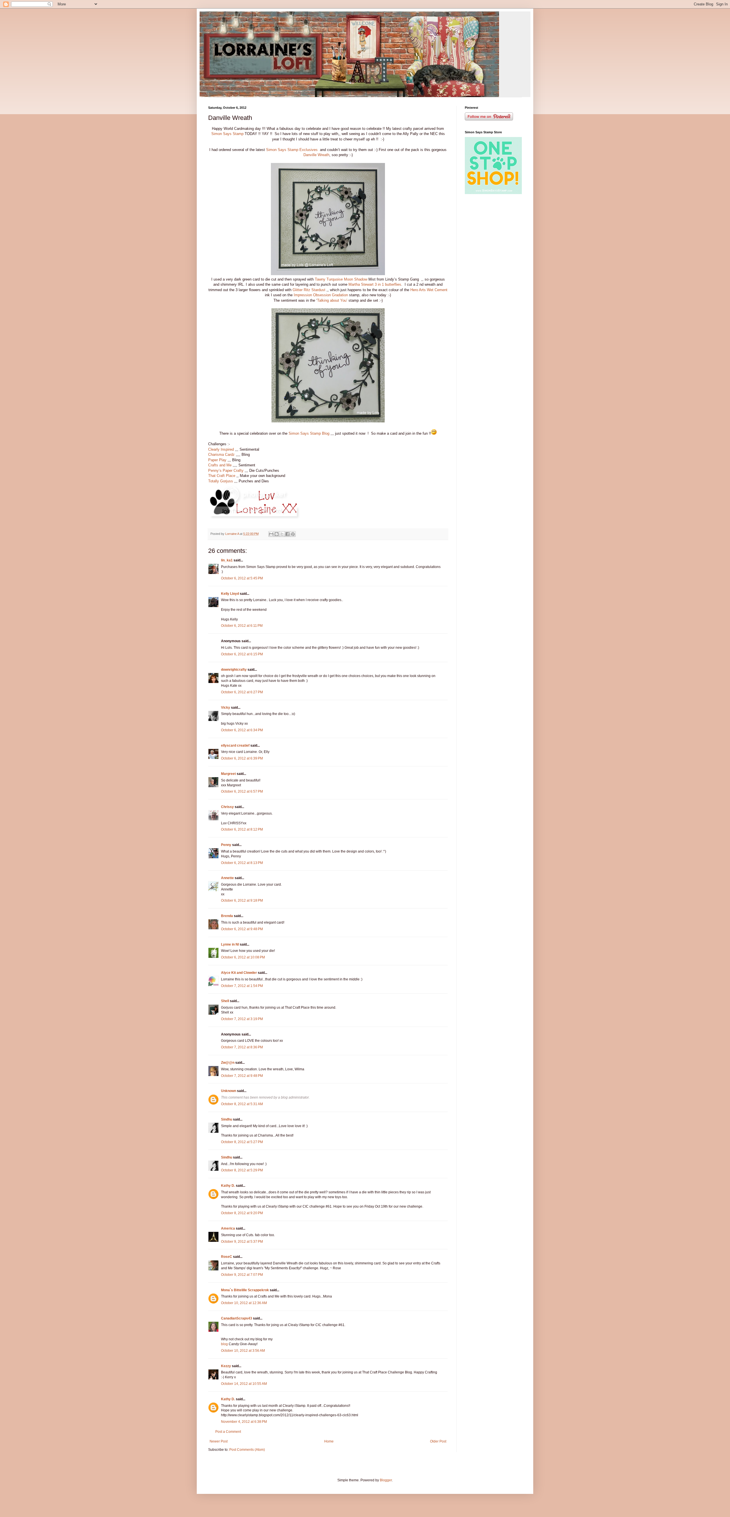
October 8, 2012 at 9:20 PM (242, 1213)
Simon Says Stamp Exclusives (292, 150)
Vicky (225, 708)
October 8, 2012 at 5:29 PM (242, 1170)
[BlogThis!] (276, 534)
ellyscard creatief (235, 746)
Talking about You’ (332, 300)
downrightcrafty (234, 670)
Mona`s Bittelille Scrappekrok (245, 1290)
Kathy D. (228, 1186)
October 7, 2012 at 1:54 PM (242, 986)
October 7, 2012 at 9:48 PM (242, 1076)
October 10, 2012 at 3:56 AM (243, 1351)
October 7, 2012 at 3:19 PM (242, 1019)
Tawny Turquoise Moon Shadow (341, 279)
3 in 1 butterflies (388, 284)
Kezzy (226, 1366)
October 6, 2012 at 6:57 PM (242, 791)
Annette (227, 878)
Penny (226, 845)
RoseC (226, 1257)
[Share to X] (282, 534)
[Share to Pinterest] (293, 534)
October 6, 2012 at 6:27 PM (242, 692)
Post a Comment (228, 1432)
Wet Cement (437, 290)
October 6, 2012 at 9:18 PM (242, 900)
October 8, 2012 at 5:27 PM (242, 1142)
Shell (225, 1001)
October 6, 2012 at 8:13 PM (242, 863)
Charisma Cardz (221, 454)
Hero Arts (418, 290)
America (228, 1228)
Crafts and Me (220, 465)
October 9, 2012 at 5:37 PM (242, 1242)
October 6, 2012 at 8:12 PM (242, 829)
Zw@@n (227, 1063)
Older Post (438, 1441)
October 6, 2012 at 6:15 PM (242, 654)
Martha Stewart (361, 284)
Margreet (228, 774)
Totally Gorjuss (220, 481)
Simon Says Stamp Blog (309, 433)
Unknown (228, 1091)
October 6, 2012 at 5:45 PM (242, 578)
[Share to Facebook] (287, 534)
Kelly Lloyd (230, 594)
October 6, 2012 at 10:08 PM (243, 957)
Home (329, 1441)
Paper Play (217, 460)
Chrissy (227, 807)
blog (224, 1344)
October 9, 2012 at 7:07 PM (242, 1275)
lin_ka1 (227, 560)
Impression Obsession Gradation (321, 295)
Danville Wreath (316, 155)
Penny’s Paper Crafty (226, 470)
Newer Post (219, 1441)
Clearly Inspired (221, 449)
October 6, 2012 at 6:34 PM (242, 730)
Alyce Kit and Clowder (239, 973)
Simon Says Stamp (227, 134)
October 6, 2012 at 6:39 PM (242, 758)
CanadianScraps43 (236, 1318)
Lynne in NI (230, 944)
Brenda (227, 916)
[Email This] (271, 534)
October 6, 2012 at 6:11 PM (242, 626)
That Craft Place (221, 476)
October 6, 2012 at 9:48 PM (242, 929)
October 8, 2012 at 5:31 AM (242, 1104)
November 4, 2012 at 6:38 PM (244, 1422)
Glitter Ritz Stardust (309, 290)
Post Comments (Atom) (247, 1450)
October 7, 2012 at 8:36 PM (242, 1047)
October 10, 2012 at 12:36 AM (244, 1303)
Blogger (386, 1480)
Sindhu (226, 1119)
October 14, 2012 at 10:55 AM (244, 1384)
